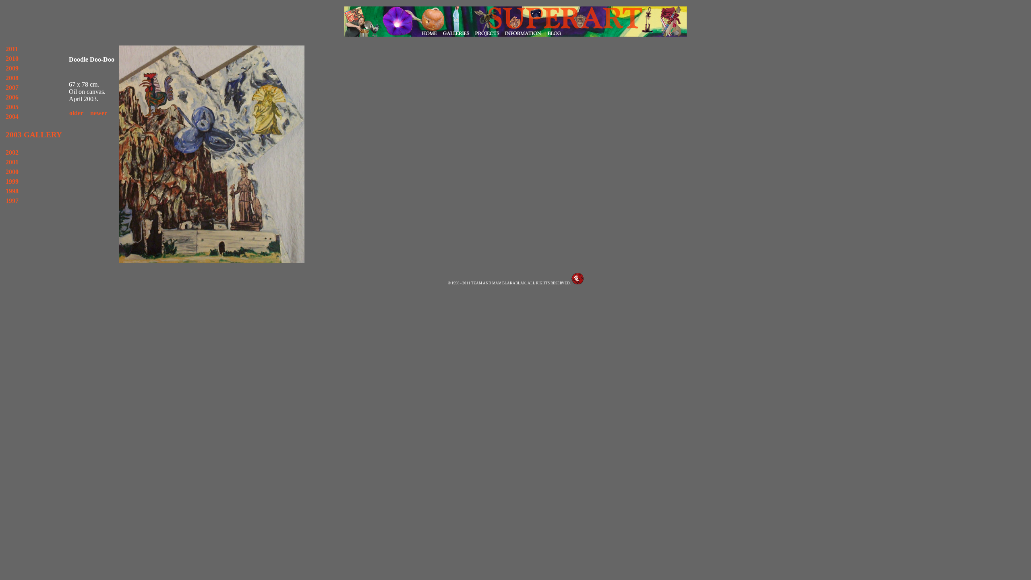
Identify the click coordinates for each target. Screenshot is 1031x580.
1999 (12, 181)
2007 (12, 87)
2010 (12, 58)
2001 (12, 162)
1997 (12, 200)
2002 (12, 152)
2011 (12, 49)
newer (98, 113)
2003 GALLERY (34, 134)
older (76, 113)
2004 (12, 116)
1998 (12, 191)
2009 (12, 68)
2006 (12, 97)
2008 (12, 78)
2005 (12, 107)
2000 (12, 171)
